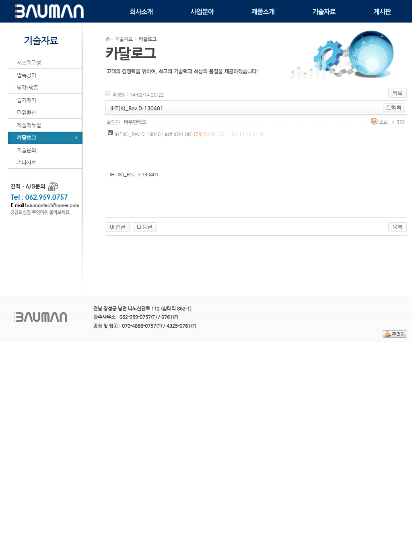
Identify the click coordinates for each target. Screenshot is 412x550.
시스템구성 (29, 63)
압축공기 (26, 75)
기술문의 (26, 150)
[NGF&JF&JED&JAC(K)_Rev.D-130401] (144, 226)
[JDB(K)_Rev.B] (117, 226)
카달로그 (26, 137)
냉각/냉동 (27, 88)
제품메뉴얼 (29, 125)
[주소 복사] (393, 107)
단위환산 (26, 113)
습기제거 (26, 100)
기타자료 (26, 162)
